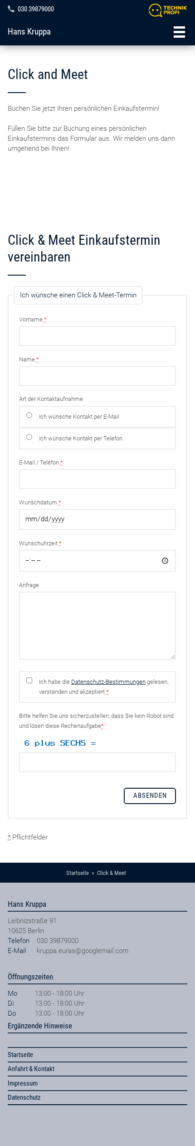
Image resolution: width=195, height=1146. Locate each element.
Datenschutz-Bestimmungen (108, 681)
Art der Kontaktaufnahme (51, 398)
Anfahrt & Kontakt (31, 1069)
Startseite (20, 1055)
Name (29, 359)
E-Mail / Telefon (41, 462)
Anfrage (29, 585)
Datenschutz (24, 1097)
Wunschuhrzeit (40, 543)
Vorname (33, 319)
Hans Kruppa (29, 32)
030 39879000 (36, 9)
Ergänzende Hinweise (40, 1025)
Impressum (23, 1083)
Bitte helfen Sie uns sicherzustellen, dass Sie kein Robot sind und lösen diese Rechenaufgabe (96, 720)
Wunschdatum (40, 502)
